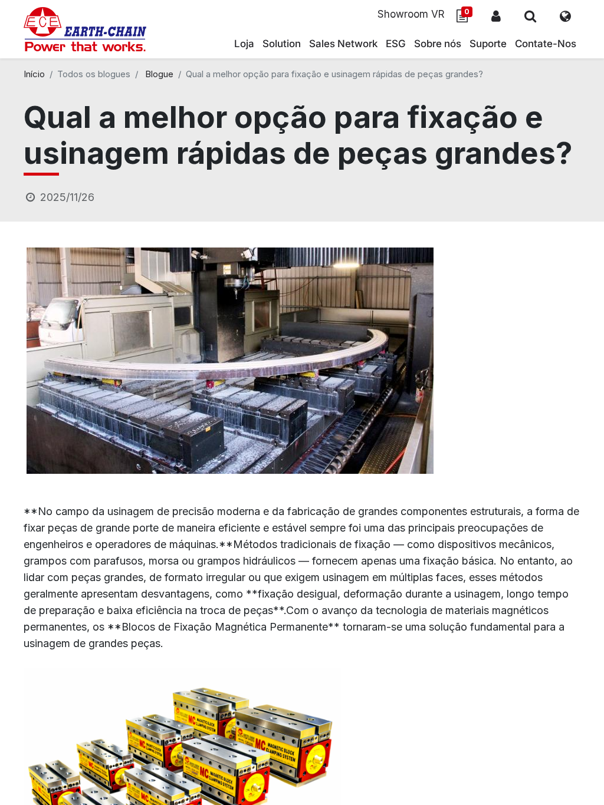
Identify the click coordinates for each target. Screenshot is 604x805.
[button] (530, 15)
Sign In (496, 15)
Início (34, 74)
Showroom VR (411, 14)
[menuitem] (343, 44)
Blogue (159, 74)
